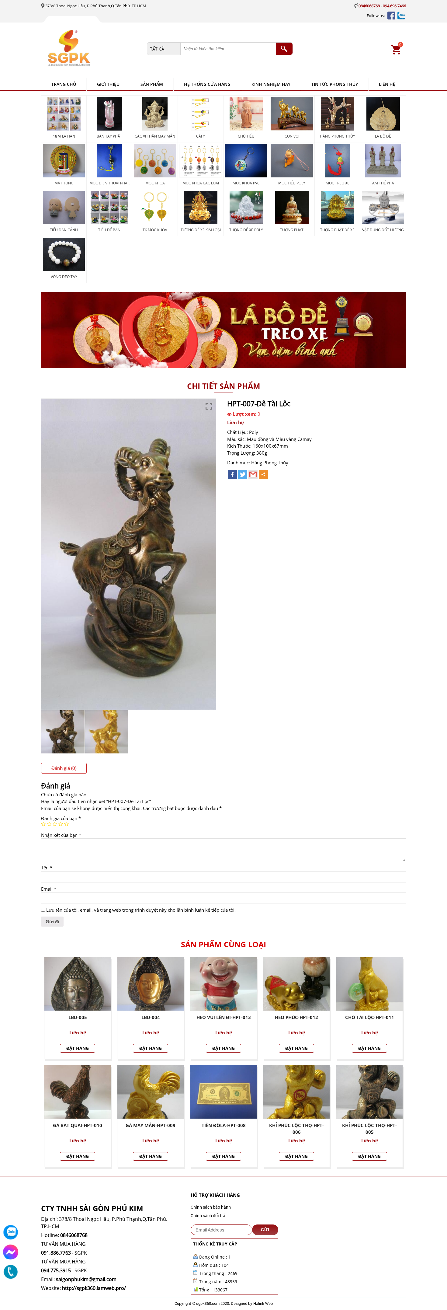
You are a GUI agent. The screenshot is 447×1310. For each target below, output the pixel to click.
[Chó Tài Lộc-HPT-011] (369, 984)
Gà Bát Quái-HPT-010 (77, 1125)
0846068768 (369, 6)
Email (48, 889)
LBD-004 (150, 1017)
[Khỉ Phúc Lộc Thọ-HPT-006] (296, 1092)
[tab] (64, 768)
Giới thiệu (108, 84)
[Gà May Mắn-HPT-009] (150, 1092)
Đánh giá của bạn (61, 818)
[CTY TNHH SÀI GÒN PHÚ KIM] (96, 49)
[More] (263, 474)
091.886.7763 (56, 1252)
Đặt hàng (77, 1048)
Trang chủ (63, 84)
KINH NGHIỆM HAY (270, 84)
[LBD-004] (150, 984)
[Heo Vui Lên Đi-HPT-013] (223, 984)
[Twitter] (242, 474)
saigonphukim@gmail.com (86, 1279)
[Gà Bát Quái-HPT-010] (77, 1092)
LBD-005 (77, 1017)
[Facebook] (232, 474)
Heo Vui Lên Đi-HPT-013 (223, 1017)
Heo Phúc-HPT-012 (296, 1017)
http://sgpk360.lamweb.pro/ (94, 1288)
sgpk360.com (208, 1303)
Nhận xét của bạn (61, 835)
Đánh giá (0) (63, 768)
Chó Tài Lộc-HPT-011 (369, 1017)
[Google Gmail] (253, 474)
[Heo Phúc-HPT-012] (296, 984)
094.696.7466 (394, 6)
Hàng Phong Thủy (269, 462)
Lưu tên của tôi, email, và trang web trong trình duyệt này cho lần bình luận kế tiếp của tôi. (141, 910)
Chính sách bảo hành (211, 1207)
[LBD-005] (77, 984)
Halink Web (263, 1303)
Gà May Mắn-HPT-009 (150, 1125)
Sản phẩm (151, 84)
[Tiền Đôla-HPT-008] (223, 1092)
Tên (46, 868)
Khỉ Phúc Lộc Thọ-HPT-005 (369, 1128)
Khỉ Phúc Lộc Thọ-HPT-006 (296, 1128)
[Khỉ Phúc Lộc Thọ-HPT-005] (369, 1092)
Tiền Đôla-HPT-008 (224, 1125)
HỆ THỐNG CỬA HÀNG (207, 84)
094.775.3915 (56, 1270)
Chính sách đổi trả (208, 1215)
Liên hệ (387, 84)
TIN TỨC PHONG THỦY (334, 84)
